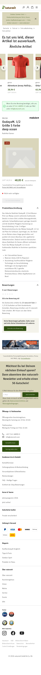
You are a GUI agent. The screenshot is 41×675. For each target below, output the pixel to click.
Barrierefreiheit (30, 643)
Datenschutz (20, 643)
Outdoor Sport (7, 558)
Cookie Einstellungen (8, 646)
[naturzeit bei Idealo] (4, 614)
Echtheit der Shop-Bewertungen (13, 485)
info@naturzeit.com (17, 109)
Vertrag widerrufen (11, 449)
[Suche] (23, 7)
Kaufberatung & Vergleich (11, 549)
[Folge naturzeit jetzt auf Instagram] (4, 634)
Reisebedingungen (22, 646)
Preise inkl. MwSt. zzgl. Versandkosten (14, 187)
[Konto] (28, 7)
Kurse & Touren (7, 492)
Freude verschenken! (9, 515)
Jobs (3, 601)
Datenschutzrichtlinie (17, 401)
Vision (4, 584)
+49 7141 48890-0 (13, 434)
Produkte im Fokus (8, 562)
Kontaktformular (11, 443)
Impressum (5, 640)
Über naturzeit (7, 569)
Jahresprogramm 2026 (10, 498)
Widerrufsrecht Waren (21, 640)
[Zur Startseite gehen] (10, 7)
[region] (20, 70)
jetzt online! (6, 502)
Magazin (5, 543)
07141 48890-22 (19, 106)
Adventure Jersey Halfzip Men (19, 86)
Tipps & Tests (7, 553)
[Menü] (36, 7)
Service (4, 593)
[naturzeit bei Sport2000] (11, 614)
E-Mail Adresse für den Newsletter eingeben (18, 391)
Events (4, 597)
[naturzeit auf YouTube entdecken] (22, 634)
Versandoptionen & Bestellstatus (13, 471)
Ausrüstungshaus (8, 580)
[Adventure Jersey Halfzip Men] (20, 67)
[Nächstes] (37, 67)
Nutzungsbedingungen (10, 403)
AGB (12, 640)
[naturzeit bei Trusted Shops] (4, 623)
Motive (4, 588)
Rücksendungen (7, 476)
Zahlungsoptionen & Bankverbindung (15, 467)
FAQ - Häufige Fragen (9, 480)
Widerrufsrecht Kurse (8, 643)
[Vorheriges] (4, 67)
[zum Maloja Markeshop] (34, 117)
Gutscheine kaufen (9, 510)
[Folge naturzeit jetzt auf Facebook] (13, 634)
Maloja (5, 118)
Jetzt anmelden (30, 394)
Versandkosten (25, 358)
